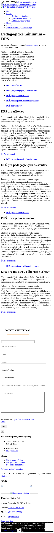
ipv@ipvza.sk (12, 451)
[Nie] (22, 531)
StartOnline (5, 476)
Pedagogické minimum (15, 462)
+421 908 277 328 (14, 512)
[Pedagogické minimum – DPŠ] (34, 493)
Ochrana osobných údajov (12, 469)
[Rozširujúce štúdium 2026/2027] (20, 493)
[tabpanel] (27, 132)
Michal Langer (32, 45)
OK (19, 531)
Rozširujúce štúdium (14, 460)
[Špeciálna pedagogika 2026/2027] (5, 493)
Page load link (7, 521)
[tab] (29, 85)
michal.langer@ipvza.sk (27, 2)
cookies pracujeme (8, 530)
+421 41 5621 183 (16, 508)
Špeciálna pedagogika (15, 465)
